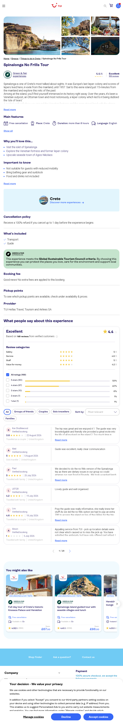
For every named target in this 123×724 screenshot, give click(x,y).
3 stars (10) (16, 390)
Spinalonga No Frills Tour (54, 58)
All (7, 411)
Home (6, 58)
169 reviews (114, 76)
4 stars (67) (16, 385)
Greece (14, 58)
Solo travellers (61, 411)
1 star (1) (15, 401)
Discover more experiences (65, 202)
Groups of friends (24, 411)
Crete (55, 199)
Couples (43, 411)
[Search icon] (105, 6)
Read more (10, 109)
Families (10, 418)
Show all (8, 130)
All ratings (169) (18, 374)
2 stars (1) (15, 396)
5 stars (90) (16, 380)
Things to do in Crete (30, 58)
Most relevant (95, 411)
